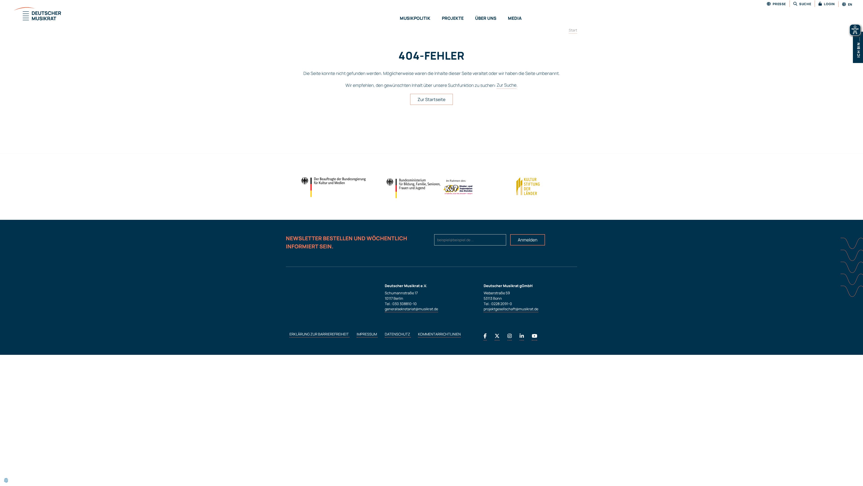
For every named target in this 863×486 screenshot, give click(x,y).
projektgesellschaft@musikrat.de (511, 309)
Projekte (453, 18)
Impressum (367, 334)
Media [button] (515, 18)
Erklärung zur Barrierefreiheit (319, 334)
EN (849, 4)
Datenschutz (398, 334)
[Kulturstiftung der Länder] (528, 186)
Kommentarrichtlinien (439, 334)
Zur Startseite (431, 99)
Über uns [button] (485, 18)
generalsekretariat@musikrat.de (411, 309)
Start (573, 30)
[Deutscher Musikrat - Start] (32, 14)
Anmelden (527, 240)
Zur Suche (506, 85)
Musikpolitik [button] (415, 18)
